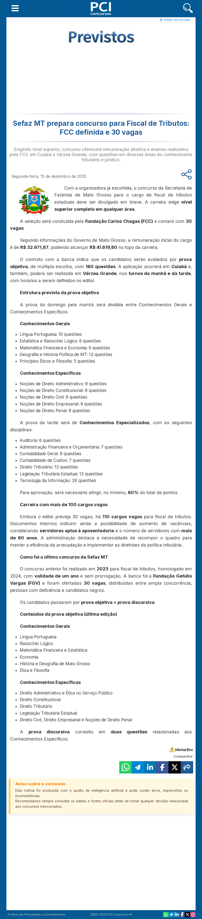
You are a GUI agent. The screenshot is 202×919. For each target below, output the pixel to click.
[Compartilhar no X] (174, 767)
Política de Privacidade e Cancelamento (37, 914)
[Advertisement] (61, 78)
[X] (187, 914)
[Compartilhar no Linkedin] (150, 767)
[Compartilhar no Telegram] (138, 767)
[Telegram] (171, 914)
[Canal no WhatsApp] (165, 914)
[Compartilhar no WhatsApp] (125, 767)
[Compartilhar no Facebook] (162, 767)
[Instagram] (193, 914)
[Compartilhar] (187, 767)
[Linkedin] (176, 914)
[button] (15, 8)
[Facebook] (182, 914)
